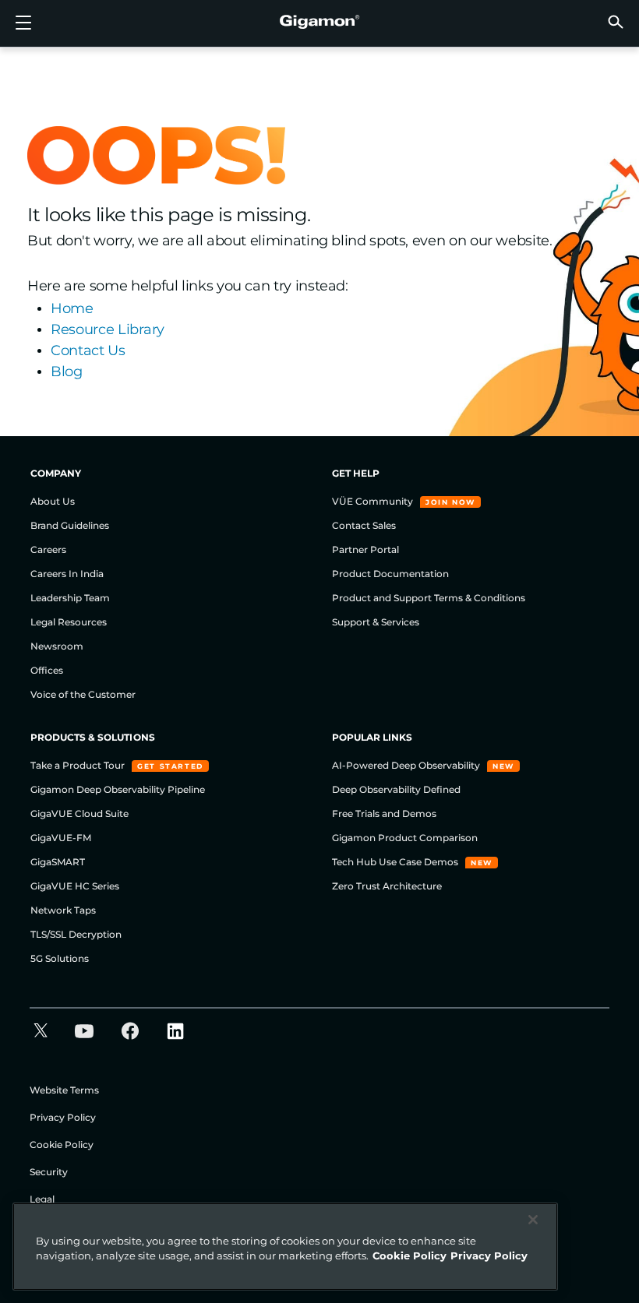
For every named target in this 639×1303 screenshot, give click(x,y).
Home (72, 308)
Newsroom (56, 646)
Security (49, 1172)
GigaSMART (57, 862)
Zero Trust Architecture (387, 886)
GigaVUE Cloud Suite (79, 813)
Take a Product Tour (78, 765)
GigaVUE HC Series (74, 886)
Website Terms (64, 1090)
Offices (46, 670)
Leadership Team (70, 598)
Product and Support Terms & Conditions (428, 598)
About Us (52, 501)
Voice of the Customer (83, 694)
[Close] (533, 1220)
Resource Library (107, 329)
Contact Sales (364, 525)
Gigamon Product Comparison (405, 837)
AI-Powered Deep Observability (407, 765)
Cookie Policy (62, 1144)
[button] (615, 21)
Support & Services (375, 622)
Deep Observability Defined (396, 789)
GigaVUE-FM (60, 837)
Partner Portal (365, 549)
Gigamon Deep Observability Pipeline (117, 789)
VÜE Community (373, 501)
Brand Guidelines (69, 525)
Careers (48, 549)
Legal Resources (68, 622)
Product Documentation (390, 573)
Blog (67, 371)
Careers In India (67, 573)
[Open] (23, 23)
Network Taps (63, 910)
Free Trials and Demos (384, 813)
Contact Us (88, 350)
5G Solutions (59, 958)
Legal (42, 1199)
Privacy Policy (63, 1117)
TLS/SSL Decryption (76, 934)
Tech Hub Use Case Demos (396, 862)
